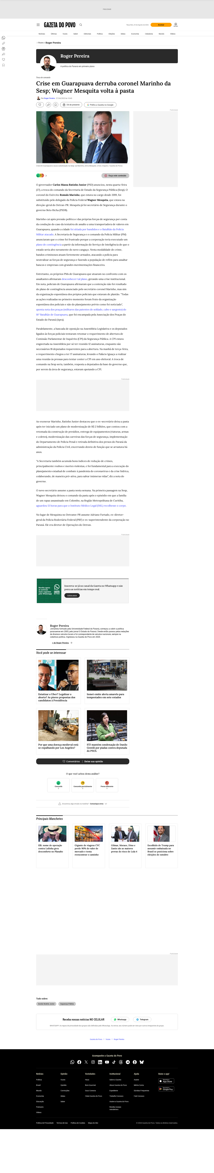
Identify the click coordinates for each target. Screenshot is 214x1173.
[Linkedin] (100, 1062)
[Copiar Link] (3, 43)
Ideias (123, 34)
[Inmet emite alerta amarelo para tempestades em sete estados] (107, 675)
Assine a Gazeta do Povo (119, 1101)
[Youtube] (107, 1062)
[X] (86, 1062)
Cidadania (149, 34)
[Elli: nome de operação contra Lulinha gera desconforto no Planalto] (52, 834)
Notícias (42, 34)
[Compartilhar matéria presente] (3, 48)
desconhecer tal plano (74, 279)
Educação (40, 1101)
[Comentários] (40, 104)
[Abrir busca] (80, 24)
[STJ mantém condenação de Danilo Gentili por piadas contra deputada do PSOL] (107, 725)
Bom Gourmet (90, 1085)
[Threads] (121, 1062)
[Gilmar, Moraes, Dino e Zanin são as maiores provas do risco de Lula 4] (125, 834)
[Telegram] (128, 1062)
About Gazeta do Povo (118, 1085)
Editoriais (87, 34)
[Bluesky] (142, 1062)
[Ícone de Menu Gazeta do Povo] (38, 25)
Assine (136, 1080)
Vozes (65, 34)
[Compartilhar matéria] (48, 104)
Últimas (54, 34)
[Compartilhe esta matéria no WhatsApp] (3, 38)
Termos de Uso (62, 1123)
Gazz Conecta (90, 1091)
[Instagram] (93, 1062)
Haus (87, 1080)
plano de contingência (49, 244)
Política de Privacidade (45, 1123)
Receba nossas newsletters (115, 1108)
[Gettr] (135, 1062)
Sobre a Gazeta (115, 1080)
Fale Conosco (139, 1096)
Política (100, 34)
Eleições (112, 34)
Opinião (64, 1085)
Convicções (65, 1091)
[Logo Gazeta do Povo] (59, 24)
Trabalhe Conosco (116, 1096)
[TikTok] (114, 1062)
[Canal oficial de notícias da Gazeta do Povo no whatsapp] (72, 1062)
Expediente (113, 1091)
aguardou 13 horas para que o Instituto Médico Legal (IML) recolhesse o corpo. (81, 505)
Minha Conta (139, 1085)
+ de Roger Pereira (60, 643)
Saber (75, 34)
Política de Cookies (78, 1123)
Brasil (38, 1085)
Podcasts (39, 1107)
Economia (135, 34)
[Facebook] (79, 1062)
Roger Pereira (49, 98)
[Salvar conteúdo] (55, 104)
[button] (82, 804)
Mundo (161, 34)
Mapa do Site (93, 1123)
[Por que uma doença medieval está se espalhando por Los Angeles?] (58, 725)
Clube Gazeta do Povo (93, 1096)
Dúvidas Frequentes (141, 1091)
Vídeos (172, 34)
